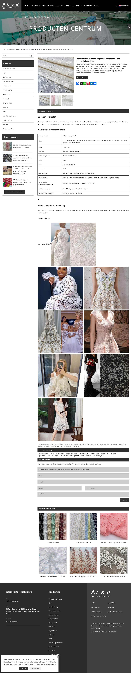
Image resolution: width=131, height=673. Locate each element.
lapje (4, 112)
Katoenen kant (7, 86)
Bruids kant (6, 94)
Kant (18, 49)
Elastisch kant (7, 90)
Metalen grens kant (9, 116)
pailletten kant (7, 120)
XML (106, 631)
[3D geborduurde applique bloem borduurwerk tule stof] (83, 559)
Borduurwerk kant (9, 69)
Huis (93, 603)
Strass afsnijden (8, 129)
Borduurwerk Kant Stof (83, 543)
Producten (11, 49)
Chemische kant (8, 82)
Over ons (111, 603)
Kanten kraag (7, 77)
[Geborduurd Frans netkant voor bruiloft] (52, 559)
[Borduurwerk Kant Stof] (83, 525)
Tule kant (6, 99)
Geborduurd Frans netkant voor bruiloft (53, 576)
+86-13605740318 (12, 601)
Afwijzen (23, 668)
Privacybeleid (112, 631)
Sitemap (98, 631)
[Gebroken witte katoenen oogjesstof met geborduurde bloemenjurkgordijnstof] (44, 100)
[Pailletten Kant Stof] (52, 525)
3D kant (5, 107)
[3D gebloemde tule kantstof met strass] (114, 559)
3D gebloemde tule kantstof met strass (113, 576)
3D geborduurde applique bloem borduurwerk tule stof (84, 576)
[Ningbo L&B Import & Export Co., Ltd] (10, 5)
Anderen (6, 124)
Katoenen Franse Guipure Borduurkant (113, 543)
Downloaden (96, 612)
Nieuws (111, 607)
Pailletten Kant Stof (53, 543)
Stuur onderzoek (81, 78)
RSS (102, 631)
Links (92, 631)
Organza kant (7, 103)
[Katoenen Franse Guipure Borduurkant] (114, 525)
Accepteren (35, 668)
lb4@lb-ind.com (11, 622)
